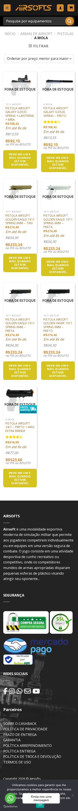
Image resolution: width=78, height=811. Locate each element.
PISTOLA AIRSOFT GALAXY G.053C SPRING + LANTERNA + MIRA (19, 114)
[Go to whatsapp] (10, 798)
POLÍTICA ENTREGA (19, 751)
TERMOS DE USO (17, 762)
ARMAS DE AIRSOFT (36, 33)
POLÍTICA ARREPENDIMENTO (27, 745)
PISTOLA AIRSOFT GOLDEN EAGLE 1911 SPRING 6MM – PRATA (58, 221)
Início (10, 33)
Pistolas (65, 33)
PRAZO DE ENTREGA (20, 734)
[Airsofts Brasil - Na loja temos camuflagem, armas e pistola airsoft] (33, 8)
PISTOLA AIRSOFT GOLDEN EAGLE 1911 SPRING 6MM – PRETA (20, 325)
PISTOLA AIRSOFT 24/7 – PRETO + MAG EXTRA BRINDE (19, 427)
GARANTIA (12, 740)
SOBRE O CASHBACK (19, 723)
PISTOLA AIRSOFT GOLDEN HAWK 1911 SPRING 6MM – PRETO (57, 325)
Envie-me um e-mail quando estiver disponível (20, 159)
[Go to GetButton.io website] (10, 806)
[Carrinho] (70, 7)
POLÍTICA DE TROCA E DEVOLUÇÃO (32, 756)
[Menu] (7, 7)
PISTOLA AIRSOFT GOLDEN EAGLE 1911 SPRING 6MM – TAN (20, 219)
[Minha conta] (60, 7)
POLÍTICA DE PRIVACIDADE (25, 729)
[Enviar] (69, 21)
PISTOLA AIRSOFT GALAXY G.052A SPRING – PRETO (55, 112)
